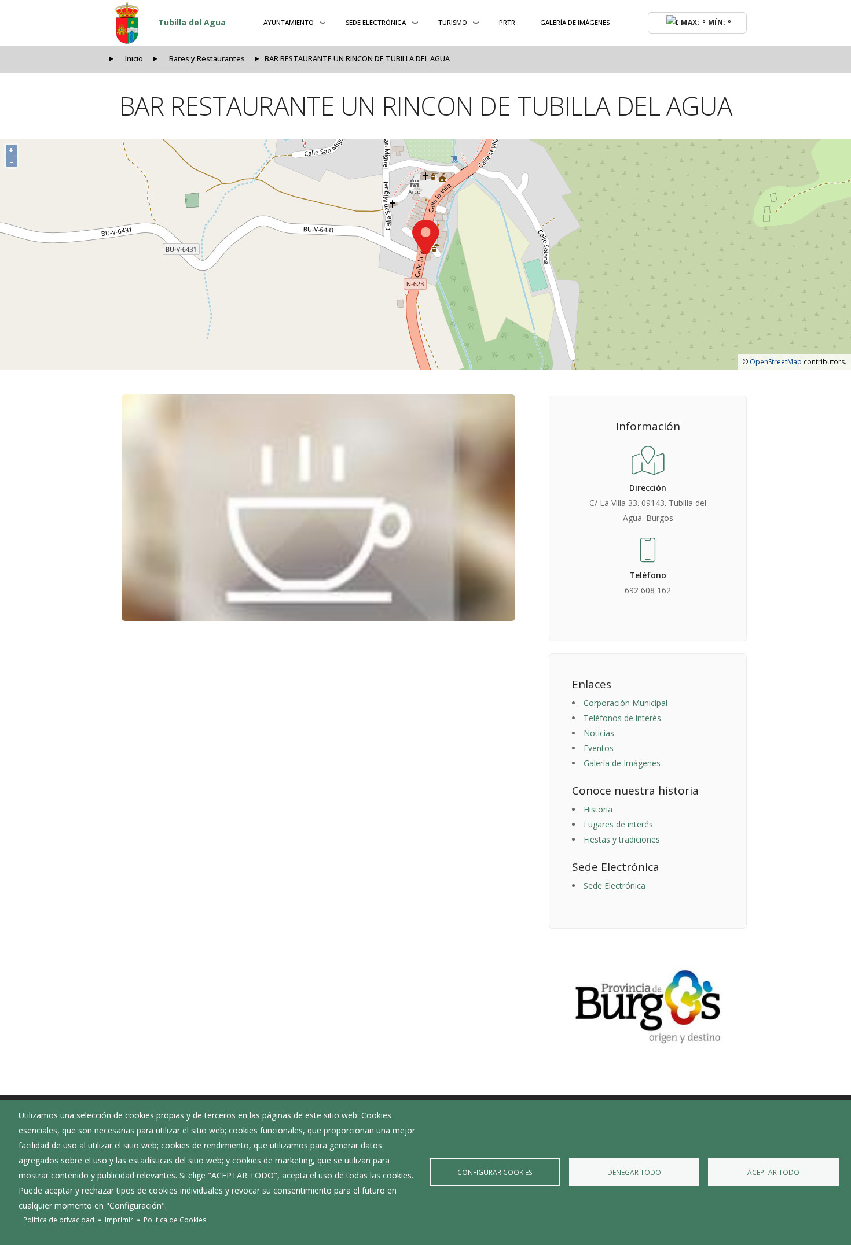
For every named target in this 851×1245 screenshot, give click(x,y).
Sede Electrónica (614, 885)
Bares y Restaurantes (207, 59)
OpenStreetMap (776, 362)
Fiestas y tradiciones (622, 839)
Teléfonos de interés (622, 717)
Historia (598, 809)
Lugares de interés (618, 824)
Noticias (599, 732)
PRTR (507, 22)
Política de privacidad (58, 1219)
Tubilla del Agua (192, 22)
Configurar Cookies (495, 1172)
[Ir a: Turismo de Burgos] (648, 1007)
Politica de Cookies (175, 1219)
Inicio (134, 59)
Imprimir (119, 1219)
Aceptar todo (773, 1172)
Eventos (599, 747)
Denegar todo (634, 1172)
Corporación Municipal (625, 702)
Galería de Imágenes (575, 22)
